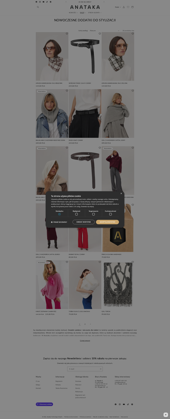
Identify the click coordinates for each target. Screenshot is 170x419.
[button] (59, 222)
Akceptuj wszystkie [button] (107, 222)
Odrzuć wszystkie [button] (83, 222)
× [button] (121, 193)
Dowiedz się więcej (87, 207)
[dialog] (85, 209)
